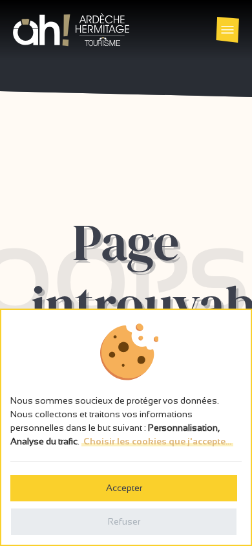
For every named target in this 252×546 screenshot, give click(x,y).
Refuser (124, 521)
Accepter (124, 488)
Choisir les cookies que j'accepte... (157, 441)
